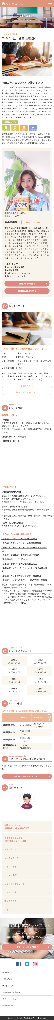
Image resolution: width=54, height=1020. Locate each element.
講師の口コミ (10, 901)
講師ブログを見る (27, 283)
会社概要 (5, 972)
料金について (27, 385)
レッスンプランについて (27, 392)
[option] (27, 59)
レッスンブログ (11, 909)
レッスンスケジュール (14, 883)
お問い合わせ (10, 849)
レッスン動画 (10, 866)
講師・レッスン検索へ (27, 947)
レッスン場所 (10, 875)
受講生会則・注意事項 (11, 992)
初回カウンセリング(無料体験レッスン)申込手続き (16, 826)
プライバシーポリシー (11, 999)
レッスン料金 (10, 892)
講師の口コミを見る (27, 290)
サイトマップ (7, 985)
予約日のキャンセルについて (27, 776)
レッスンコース (11, 858)
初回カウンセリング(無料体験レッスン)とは (15, 839)
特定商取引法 (7, 1005)
